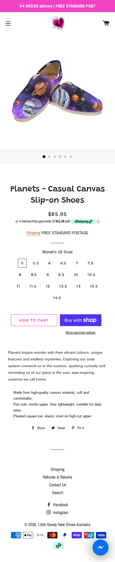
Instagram (60, 512)
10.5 (91, 274)
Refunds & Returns (57, 477)
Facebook (60, 505)
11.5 (32, 286)
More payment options (80, 332)
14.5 (57, 297)
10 (76, 274)
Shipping (33, 233)
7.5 (91, 263)
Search (57, 492)
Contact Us (57, 485)
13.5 (94, 286)
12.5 (63, 286)
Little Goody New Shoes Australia (64, 524)
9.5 (61, 274)
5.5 (36, 263)
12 (48, 286)
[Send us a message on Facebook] (101, 547)
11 (18, 286)
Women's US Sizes (57, 252)
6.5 (63, 263)
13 (78, 286)
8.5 (34, 274)
